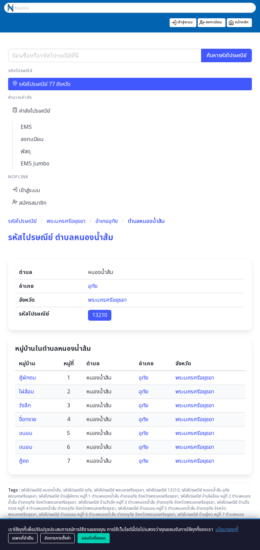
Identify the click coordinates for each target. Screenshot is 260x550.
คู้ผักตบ (27, 378)
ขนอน (25, 433)
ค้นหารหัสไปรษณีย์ (226, 55)
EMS (26, 127)
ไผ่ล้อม (26, 392)
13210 (99, 315)
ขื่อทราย (27, 419)
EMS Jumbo (35, 164)
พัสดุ (25, 151)
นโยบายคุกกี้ (227, 529)
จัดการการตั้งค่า (57, 538)
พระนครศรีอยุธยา (66, 221)
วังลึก (25, 406)
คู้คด (24, 461)
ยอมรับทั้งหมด (94, 538)
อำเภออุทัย (106, 221)
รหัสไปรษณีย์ (22, 221)
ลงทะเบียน (32, 139)
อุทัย (93, 286)
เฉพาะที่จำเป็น (23, 538)
